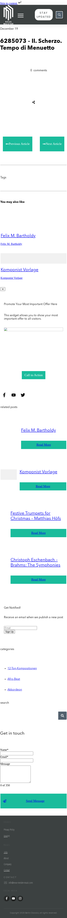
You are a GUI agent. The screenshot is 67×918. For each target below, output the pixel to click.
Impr (6, 836)
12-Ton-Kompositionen (22, 668)
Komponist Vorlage (19, 270)
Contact (7, 870)
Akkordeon (15, 689)
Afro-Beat (14, 679)
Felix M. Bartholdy (18, 236)
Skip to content (9, 3)
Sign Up (9, 631)
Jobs (6, 852)
